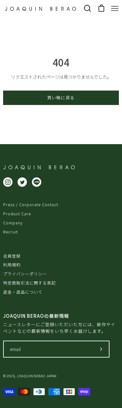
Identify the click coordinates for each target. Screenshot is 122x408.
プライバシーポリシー (25, 274)
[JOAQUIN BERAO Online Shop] (40, 9)
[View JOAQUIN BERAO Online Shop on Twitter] (22, 182)
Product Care (17, 214)
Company (13, 223)
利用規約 (12, 265)
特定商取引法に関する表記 (29, 283)
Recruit (10, 232)
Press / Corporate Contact (30, 204)
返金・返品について (23, 292)
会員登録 (12, 256)
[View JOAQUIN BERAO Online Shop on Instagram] (8, 182)
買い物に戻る (61, 97)
